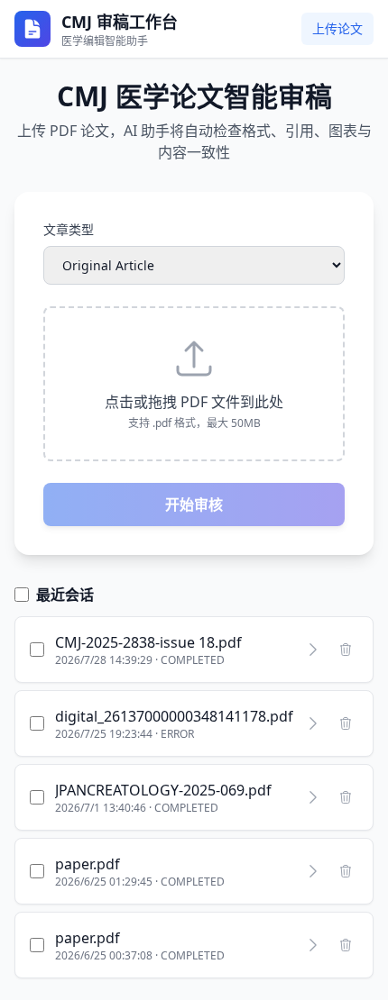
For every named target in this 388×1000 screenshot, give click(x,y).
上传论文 (337, 28)
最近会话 (65, 595)
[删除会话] (345, 649)
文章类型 (68, 229)
